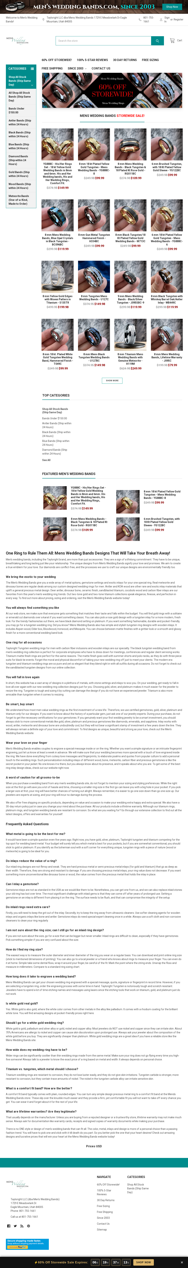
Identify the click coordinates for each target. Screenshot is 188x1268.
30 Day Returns (125, 60)
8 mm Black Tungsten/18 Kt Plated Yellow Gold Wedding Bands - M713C (130, 238)
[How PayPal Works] (27, 1244)
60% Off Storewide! (57, 60)
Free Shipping (52, 68)
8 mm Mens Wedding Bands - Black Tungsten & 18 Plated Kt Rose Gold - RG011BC (130, 168)
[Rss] (22, 1226)
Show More (112, 380)
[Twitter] (15, 1226)
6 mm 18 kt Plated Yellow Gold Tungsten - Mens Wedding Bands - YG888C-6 (167, 239)
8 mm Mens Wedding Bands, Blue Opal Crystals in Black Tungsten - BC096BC (57, 239)
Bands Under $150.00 (16, 110)
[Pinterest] (28, 1226)
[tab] (112, 117)
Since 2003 (76, 68)
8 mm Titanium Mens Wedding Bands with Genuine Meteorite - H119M (130, 359)
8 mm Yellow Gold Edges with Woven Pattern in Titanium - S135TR (58, 299)
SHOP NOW (143, 1262)
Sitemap (102, 1229)
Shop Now (172, 6)
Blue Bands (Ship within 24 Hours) (19, 146)
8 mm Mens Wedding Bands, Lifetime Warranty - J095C (166, 357)
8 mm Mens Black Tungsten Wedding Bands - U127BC (94, 357)
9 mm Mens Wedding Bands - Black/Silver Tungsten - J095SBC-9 (130, 299)
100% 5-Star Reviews (92, 60)
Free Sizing (150, 60)
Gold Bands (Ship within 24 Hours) (19, 174)
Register (178, 19)
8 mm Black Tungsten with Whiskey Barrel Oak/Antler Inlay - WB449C (167, 299)
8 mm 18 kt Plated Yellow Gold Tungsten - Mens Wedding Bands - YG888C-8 (94, 168)
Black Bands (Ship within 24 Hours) (19, 134)
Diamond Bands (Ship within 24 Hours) (18, 160)
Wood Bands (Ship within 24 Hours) (20, 186)
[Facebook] (9, 1226)
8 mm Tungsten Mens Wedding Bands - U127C (94, 298)
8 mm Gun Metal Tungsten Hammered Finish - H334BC (94, 238)
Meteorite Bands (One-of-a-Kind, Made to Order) (19, 200)
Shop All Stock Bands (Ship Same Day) (55, 411)
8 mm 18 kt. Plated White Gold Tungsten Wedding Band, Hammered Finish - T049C (57, 359)
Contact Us (101, 68)
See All (46, 460)
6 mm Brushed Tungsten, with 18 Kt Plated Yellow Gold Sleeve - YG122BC (167, 167)
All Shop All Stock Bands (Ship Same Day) (20, 96)
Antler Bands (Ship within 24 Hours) (20, 122)
